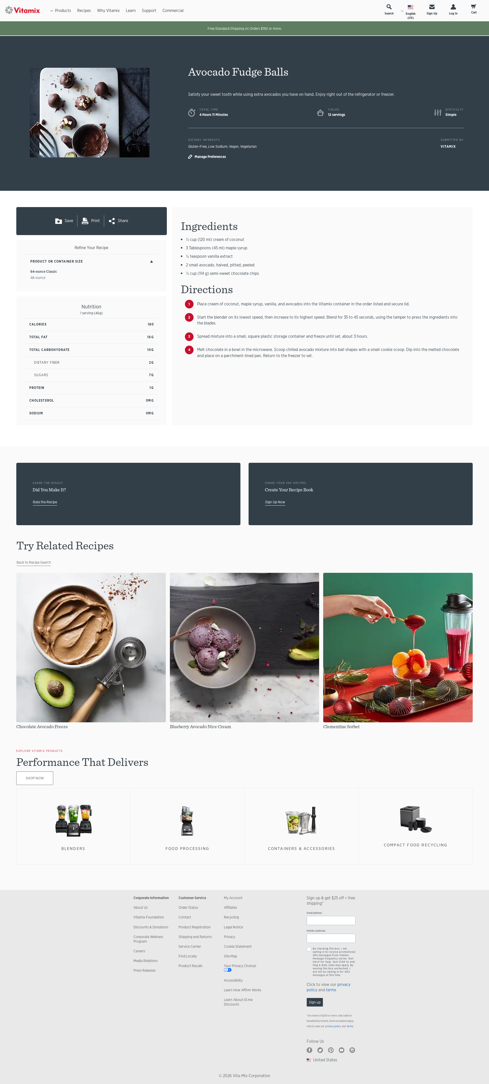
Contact (185, 917)
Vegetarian (248, 146)
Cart (474, 12)
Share (123, 220)
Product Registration (195, 927)
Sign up (315, 1002)
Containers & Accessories (301, 848)
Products (63, 10)
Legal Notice (233, 927)
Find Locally (188, 956)
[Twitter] (320, 1050)
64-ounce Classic (43, 271)
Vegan (234, 146)
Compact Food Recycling (416, 845)
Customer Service (192, 898)
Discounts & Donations (150, 927)
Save (69, 220)
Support (149, 10)
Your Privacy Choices (240, 966)
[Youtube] (341, 1050)
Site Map (230, 956)
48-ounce (37, 277)
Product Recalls (190, 966)
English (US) (411, 16)
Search (389, 13)
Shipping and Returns (195, 936)
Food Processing (187, 848)
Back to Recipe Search (34, 562)
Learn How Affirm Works (242, 990)
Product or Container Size (56, 261)
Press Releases (144, 970)
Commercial (173, 10)
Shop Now (35, 778)
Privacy (229, 936)
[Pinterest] (331, 1050)
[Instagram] (352, 1050)
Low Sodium (217, 146)
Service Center (190, 946)
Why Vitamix (108, 10)
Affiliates (230, 907)
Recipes (84, 10)
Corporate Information (151, 898)
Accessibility (233, 980)
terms (331, 990)
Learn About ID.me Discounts (238, 1002)
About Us (140, 907)
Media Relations (145, 960)
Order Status (188, 907)
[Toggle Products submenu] (52, 10)
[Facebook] (309, 1050)
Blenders (73, 848)
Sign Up (432, 13)
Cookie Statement (238, 946)
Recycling (231, 917)
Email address (314, 913)
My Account (233, 898)
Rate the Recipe (45, 502)
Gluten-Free (197, 146)
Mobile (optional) (316, 930)
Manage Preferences (210, 156)
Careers (139, 951)
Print (95, 220)
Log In (453, 13)
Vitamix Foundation (148, 917)
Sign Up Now (275, 502)
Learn (131, 10)
